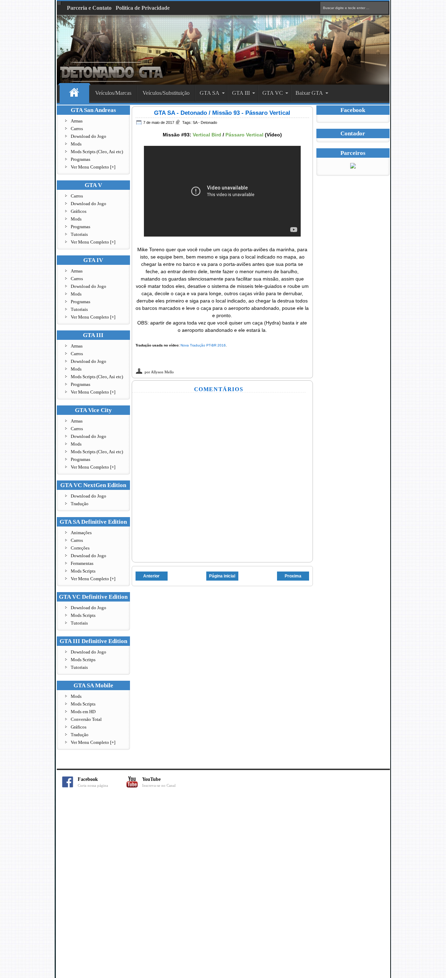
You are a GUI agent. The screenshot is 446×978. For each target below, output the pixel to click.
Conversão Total (86, 719)
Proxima (293, 576)
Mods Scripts (83, 571)
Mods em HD (83, 711)
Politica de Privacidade (143, 8)
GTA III (241, 93)
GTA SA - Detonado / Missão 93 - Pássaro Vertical (222, 113)
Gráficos (78, 211)
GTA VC (272, 93)
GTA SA (210, 93)
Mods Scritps (83, 659)
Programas (80, 159)
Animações (81, 532)
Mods (76, 144)
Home (74, 93)
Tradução (80, 503)
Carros (77, 128)
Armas (77, 121)
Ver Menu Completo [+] (93, 167)
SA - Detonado (205, 122)
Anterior (151, 576)
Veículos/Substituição (166, 93)
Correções (80, 548)
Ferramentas (82, 563)
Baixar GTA (309, 93)
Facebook (93, 782)
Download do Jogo (88, 136)
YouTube (159, 782)
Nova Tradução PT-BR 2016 (203, 345)
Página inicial (222, 576)
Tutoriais (79, 234)
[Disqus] (223, 886)
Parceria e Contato (89, 8)
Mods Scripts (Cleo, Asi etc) (97, 151)
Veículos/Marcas (113, 93)
